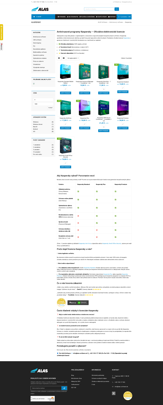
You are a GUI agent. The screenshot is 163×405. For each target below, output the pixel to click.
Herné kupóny (37, 43)
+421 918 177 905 (38, 2)
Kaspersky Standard (123, 82)
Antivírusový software (116, 22)
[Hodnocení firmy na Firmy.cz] (1, 47)
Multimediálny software (40, 52)
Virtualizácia (36, 64)
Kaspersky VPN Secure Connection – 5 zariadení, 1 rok (104, 119)
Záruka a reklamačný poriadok (100, 381)
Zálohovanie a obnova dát (40, 70)
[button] (84, 89)
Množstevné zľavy (76, 378)
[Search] (117, 9)
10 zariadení (36, 152)
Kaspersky (126, 38)
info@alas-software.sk (121, 386)
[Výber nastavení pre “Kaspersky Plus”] (84, 124)
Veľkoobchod (75, 384)
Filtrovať (50, 107)
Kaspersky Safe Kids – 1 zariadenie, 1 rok (104, 82)
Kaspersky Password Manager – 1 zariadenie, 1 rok (84, 82)
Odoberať (64, 388)
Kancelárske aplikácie (39, 49)
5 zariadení (36, 149)
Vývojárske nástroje (39, 67)
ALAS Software (102, 22)
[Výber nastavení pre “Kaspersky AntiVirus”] (65, 124)
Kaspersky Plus (84, 118)
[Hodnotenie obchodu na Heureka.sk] (127, 395)
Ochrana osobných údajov (99, 378)
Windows (35, 122)
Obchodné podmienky (98, 375)
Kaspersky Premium (123, 118)
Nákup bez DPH (75, 381)
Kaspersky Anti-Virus (85, 243)
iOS (34, 131)
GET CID (73, 387)
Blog (72, 375)
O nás (93, 384)
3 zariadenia (36, 147)
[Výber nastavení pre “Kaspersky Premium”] (123, 124)
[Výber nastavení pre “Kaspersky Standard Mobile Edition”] (65, 89)
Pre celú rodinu (37, 154)
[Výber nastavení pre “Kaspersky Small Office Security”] (65, 163)
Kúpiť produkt (65, 93)
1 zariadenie (36, 145)
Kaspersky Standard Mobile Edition (65, 82)
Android (35, 129)
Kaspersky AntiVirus (65, 118)
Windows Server (38, 124)
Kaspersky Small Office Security (65, 156)
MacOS (35, 126)
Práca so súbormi (38, 61)
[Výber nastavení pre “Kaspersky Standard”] (123, 88)
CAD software (37, 40)
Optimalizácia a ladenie (39, 58)
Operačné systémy (38, 55)
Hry (34, 46)
